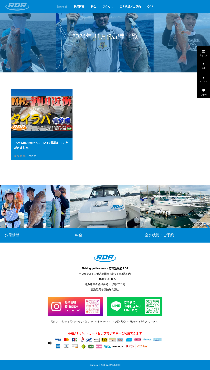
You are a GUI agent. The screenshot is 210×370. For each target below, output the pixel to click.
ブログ (32, 156)
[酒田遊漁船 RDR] (17, 6)
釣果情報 (79, 6)
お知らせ (62, 6)
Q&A (150, 6)
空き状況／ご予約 (130, 6)
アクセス (108, 6)
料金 (93, 6)
